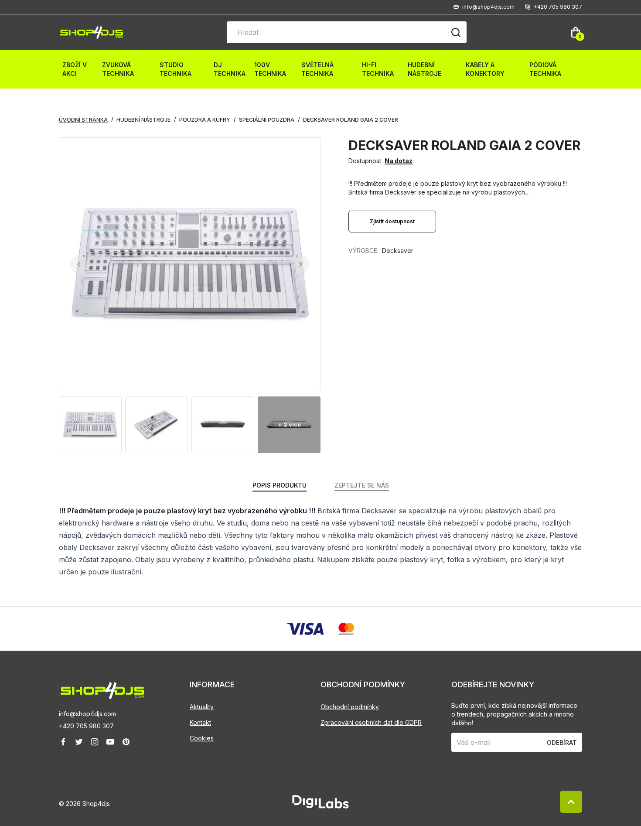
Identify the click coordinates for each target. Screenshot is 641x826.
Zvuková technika (118, 69)
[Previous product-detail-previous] (79, 264)
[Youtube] (110, 741)
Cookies (202, 738)
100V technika (270, 69)
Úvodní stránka (83, 119)
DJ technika (229, 69)
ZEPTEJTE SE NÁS (361, 485)
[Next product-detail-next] (301, 264)
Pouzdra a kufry (204, 119)
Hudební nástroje (424, 69)
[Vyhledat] (456, 32)
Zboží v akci (74, 69)
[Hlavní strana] (91, 32)
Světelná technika (317, 69)
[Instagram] (94, 741)
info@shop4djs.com (87, 713)
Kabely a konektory (485, 69)
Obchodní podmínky (349, 706)
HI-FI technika (378, 69)
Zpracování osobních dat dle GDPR (371, 722)
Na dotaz (399, 160)
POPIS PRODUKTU (279, 485)
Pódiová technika (545, 69)
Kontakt (200, 722)
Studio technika (175, 69)
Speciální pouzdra (266, 119)
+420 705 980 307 (86, 726)
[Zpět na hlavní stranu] (124, 691)
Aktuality (202, 706)
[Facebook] (63, 741)
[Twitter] (79, 741)
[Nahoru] (571, 802)
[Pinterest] (126, 741)
